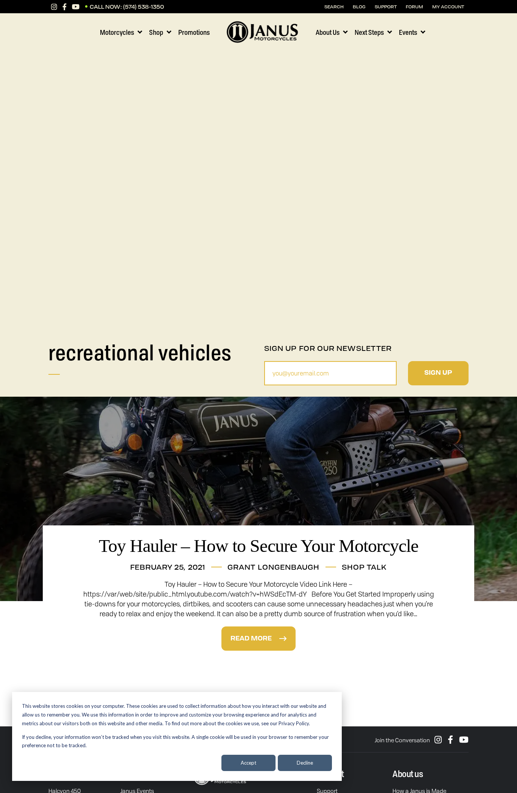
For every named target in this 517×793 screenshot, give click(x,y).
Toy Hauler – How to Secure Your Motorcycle (259, 546)
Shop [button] (156, 32)
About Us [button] (327, 32)
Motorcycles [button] (117, 32)
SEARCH (334, 7)
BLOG (359, 7)
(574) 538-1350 (143, 6)
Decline (305, 763)
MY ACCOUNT (448, 7)
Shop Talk (364, 567)
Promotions (194, 32)
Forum (414, 7)
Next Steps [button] (369, 32)
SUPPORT (386, 7)
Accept (248, 763)
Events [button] (408, 32)
